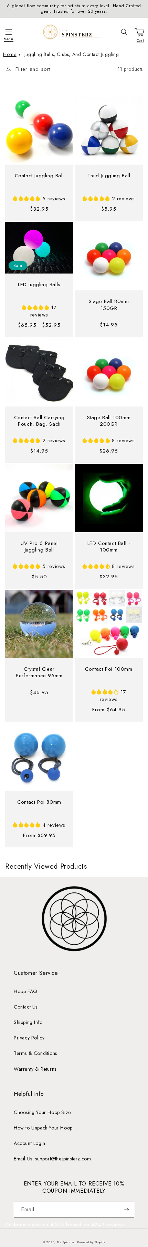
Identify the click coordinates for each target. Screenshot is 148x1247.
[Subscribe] (126, 1210)
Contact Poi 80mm (39, 802)
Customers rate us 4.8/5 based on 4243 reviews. (65, 1224)
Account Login (29, 1143)
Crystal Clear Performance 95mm (39, 672)
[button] (8, 32)
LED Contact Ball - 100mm (108, 547)
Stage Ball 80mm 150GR (109, 305)
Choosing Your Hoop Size (42, 1112)
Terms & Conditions (35, 1053)
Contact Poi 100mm (108, 669)
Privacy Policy (29, 1037)
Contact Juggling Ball (39, 175)
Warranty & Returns (35, 1069)
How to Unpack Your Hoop (43, 1127)
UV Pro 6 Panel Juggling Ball (39, 547)
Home (9, 54)
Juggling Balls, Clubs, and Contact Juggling (71, 54)
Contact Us (26, 1006)
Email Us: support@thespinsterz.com (52, 1158)
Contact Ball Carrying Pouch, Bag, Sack (39, 421)
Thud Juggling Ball (108, 175)
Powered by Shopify (91, 1242)
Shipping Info (28, 1022)
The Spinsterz (66, 1242)
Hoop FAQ (26, 991)
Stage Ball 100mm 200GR (109, 421)
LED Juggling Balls (39, 284)
